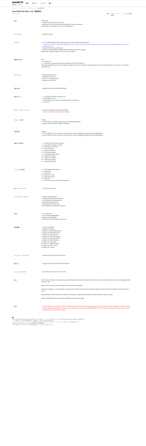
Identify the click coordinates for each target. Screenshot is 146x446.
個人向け (14, 4)
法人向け (20, 4)
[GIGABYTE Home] (18, 2)
